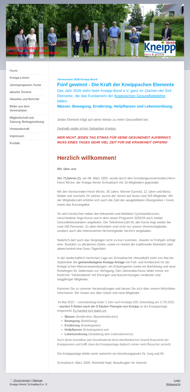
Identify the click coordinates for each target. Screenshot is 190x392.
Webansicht (173, 384)
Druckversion (22, 380)
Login (177, 380)
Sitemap (37, 380)
